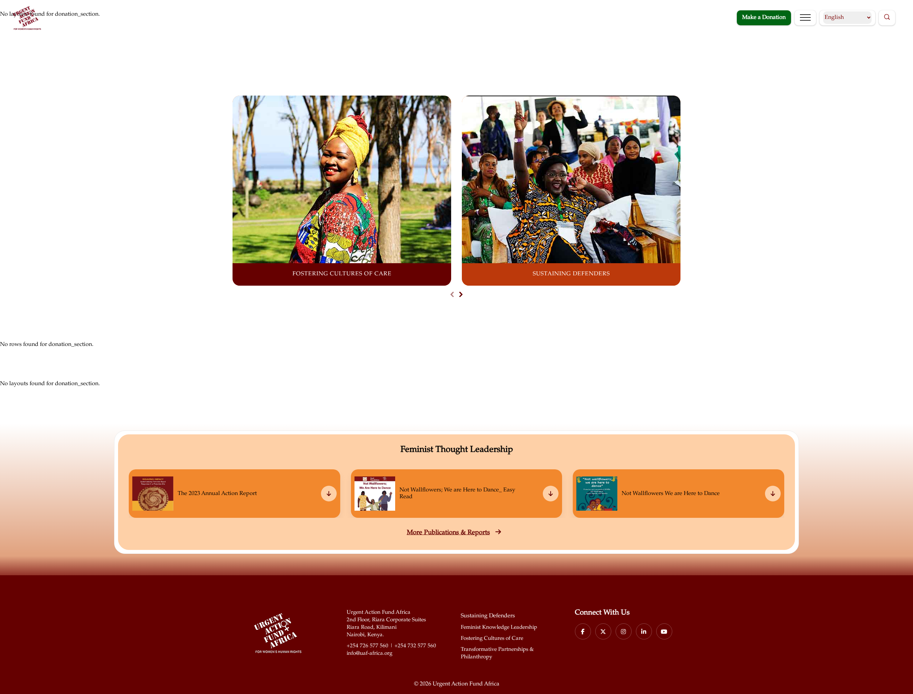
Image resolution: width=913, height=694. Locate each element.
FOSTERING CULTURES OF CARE (342, 274)
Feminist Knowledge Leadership (499, 627)
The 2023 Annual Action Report (217, 494)
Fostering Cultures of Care (492, 638)
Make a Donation (764, 18)
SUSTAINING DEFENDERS (571, 274)
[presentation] (452, 295)
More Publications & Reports (448, 533)
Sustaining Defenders (488, 616)
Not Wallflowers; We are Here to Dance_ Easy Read (457, 493)
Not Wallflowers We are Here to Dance (671, 494)
